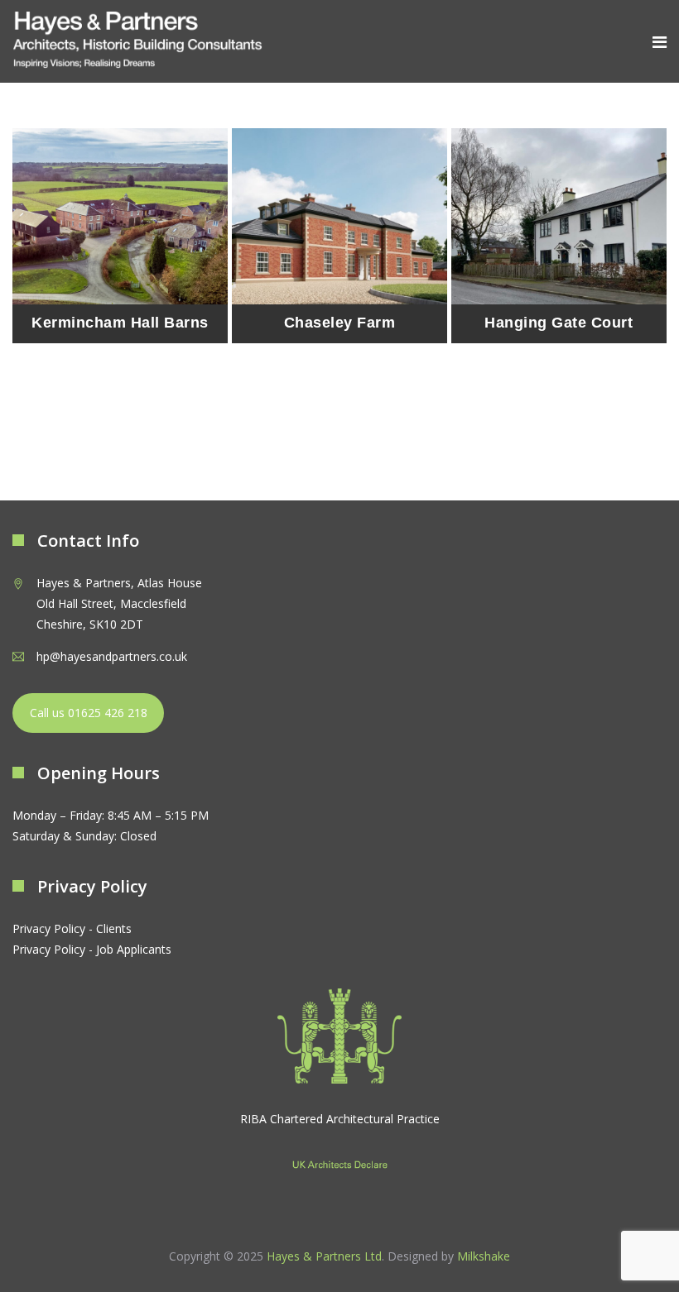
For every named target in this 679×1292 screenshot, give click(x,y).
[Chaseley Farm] (339, 235)
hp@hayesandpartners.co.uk (111, 656)
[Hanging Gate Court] (559, 235)
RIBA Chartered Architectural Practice (340, 1119)
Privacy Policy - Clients (72, 928)
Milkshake (483, 1256)
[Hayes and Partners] (137, 41)
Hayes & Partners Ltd (324, 1256)
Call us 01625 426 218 (88, 712)
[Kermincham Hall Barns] (120, 235)
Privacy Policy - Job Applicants (91, 949)
